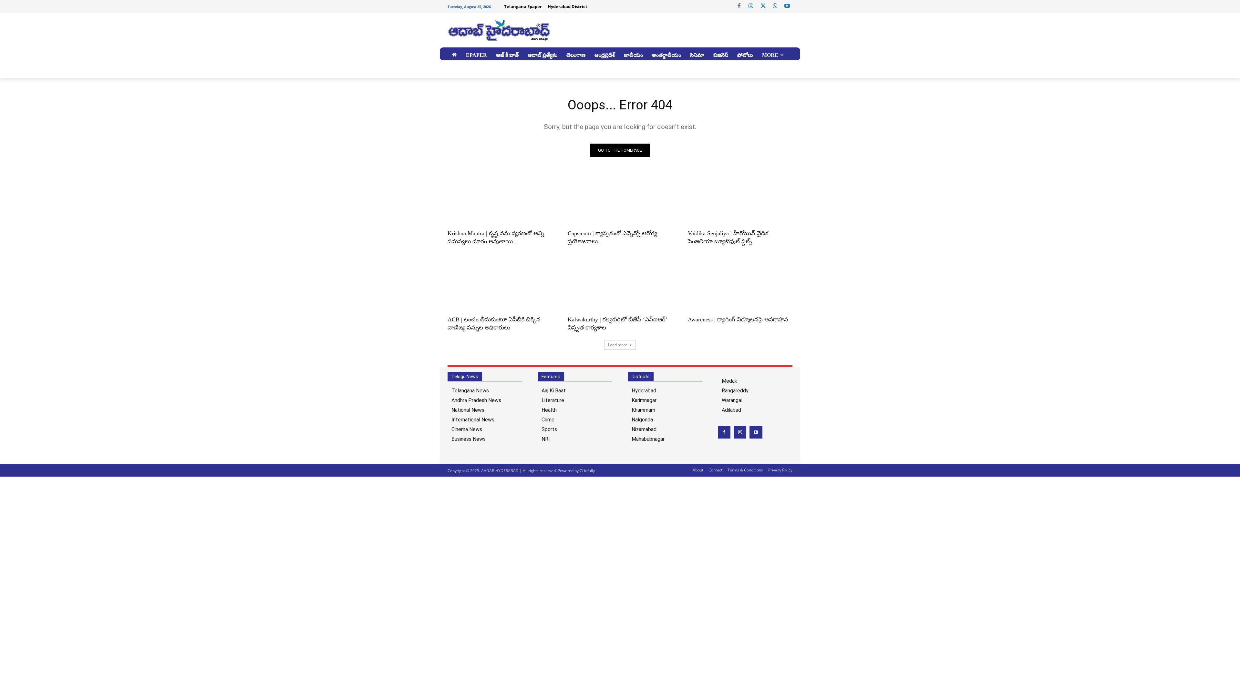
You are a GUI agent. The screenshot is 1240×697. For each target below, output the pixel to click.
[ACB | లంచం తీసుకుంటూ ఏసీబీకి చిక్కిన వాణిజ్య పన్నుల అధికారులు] (500, 285)
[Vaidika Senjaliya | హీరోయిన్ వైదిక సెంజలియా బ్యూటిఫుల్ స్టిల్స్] (740, 199)
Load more (617, 345)
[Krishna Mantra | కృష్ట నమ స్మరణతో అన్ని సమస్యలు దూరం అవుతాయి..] (500, 199)
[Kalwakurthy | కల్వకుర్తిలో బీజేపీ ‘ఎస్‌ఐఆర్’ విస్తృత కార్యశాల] (620, 285)
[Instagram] (751, 6)
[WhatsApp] (775, 6)
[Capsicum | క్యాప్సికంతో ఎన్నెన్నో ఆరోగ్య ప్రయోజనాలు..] (620, 199)
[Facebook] (739, 6)
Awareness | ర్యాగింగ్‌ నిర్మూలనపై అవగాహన (738, 319)
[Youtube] (787, 6)
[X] (763, 6)
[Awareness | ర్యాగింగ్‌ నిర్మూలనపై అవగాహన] (740, 285)
